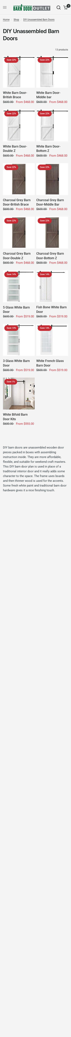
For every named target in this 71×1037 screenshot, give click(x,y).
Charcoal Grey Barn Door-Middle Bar (50, 202)
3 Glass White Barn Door (16, 363)
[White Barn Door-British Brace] (19, 72)
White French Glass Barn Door (50, 363)
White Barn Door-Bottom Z (48, 149)
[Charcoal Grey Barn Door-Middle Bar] (52, 179)
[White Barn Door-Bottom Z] (52, 125)
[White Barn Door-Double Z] (19, 125)
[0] (65, 7)
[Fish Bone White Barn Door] (52, 286)
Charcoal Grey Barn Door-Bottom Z (50, 256)
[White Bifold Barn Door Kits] (19, 393)
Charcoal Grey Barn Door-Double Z (17, 256)
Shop (16, 19)
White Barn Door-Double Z (15, 149)
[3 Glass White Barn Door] (19, 340)
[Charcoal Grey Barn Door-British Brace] (19, 179)
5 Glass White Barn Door (16, 310)
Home (6, 19)
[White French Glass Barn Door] (52, 340)
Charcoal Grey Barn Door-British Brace (17, 202)
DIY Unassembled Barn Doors (38, 19)
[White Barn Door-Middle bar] (52, 72)
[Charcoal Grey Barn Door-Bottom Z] (52, 233)
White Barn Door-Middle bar (48, 95)
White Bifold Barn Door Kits (15, 417)
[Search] (58, 7)
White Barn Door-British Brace (15, 95)
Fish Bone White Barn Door (51, 309)
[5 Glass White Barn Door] (19, 286)
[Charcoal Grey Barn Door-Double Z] (19, 233)
